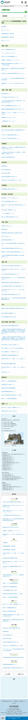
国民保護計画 (4, 166)
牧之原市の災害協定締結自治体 (8, 157)
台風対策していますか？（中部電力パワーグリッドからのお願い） (13, 113)
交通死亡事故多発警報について (8, 239)
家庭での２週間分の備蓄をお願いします (9, 216)
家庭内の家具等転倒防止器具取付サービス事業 (11, 395)
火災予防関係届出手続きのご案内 (8, 316)
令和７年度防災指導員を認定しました (9, 201)
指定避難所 (3, 26)
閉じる (26, 5)
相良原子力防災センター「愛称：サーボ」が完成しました (13, 359)
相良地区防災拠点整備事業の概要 (8, 363)
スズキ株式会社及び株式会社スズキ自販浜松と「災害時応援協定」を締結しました (13, 153)
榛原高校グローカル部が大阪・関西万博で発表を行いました (13, 205)
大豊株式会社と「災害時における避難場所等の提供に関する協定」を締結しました (13, 148)
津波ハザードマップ (5, 40)
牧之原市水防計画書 (5, 173)
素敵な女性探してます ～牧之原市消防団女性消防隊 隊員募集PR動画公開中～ (13, 298)
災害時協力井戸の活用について (8, 384)
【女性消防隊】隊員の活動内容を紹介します (10, 294)
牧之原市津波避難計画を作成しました (9, 176)
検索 (22, 2)
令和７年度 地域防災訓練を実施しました (10, 134)
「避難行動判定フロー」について (8, 121)
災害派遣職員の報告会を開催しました (9, 189)
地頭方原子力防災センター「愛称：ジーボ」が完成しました (13, 368)
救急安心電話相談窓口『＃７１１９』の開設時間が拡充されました (13, 278)
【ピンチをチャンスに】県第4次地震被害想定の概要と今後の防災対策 (13, 79)
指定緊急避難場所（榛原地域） (8, 37)
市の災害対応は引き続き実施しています (9, 97)
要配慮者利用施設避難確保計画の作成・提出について (12, 109)
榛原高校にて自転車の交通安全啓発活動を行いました (12, 251)
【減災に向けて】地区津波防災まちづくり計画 (11, 180)
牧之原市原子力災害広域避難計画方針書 (9, 325)
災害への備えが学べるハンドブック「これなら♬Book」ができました (13, 290)
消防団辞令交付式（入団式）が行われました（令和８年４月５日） (13, 270)
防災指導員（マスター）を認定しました (9, 197)
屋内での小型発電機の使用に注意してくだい (10, 105)
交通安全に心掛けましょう (7, 225)
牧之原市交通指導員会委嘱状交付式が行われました (12, 248)
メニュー (25, 2)
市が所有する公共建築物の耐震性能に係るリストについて (13, 74)
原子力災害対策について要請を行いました (10, 351)
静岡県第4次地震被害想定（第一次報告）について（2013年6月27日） (12, 64)
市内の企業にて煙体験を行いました (9, 209)
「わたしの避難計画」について (8, 213)
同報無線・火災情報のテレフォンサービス (10, 60)
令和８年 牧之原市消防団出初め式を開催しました (12, 265)
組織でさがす (21, 674)
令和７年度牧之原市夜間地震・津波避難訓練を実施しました (13, 130)
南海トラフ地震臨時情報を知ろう (8, 49)
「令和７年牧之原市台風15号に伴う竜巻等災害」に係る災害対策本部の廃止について (13, 101)
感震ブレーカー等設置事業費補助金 (9, 381)
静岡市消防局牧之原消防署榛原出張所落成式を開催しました (13, 309)
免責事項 (16, 701)
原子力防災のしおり (5, 372)
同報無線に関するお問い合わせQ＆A (9, 411)
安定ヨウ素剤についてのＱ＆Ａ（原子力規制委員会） (12, 348)
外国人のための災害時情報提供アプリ (9, 56)
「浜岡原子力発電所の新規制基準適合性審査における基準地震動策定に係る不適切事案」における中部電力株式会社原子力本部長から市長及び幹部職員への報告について (13, 339)
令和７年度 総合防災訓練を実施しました (10, 138)
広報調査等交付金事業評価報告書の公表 (9, 355)
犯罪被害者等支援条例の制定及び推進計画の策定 (11, 232)
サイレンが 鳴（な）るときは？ (8, 53)
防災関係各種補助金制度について (8, 391)
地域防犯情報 (4, 229)
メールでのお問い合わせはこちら (8, 430)
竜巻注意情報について (6, 93)
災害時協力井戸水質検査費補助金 (8, 388)
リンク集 (13, 703)
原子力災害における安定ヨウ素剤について (10, 344)
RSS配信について (22, 701)
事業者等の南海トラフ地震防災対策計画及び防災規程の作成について (13, 69)
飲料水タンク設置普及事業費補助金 (9, 398)
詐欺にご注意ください (6, 236)
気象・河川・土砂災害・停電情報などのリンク (11, 407)
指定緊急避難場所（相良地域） (8, 33)
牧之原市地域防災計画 (6, 169)
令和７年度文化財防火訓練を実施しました (10, 274)
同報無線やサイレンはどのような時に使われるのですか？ (12, 84)
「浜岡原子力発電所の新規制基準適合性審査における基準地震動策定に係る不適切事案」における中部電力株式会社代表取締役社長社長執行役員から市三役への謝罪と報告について (13, 331)
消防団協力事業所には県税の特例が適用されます (11, 282)
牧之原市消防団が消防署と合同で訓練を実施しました (12, 286)
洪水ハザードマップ (5, 30)
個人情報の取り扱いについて (7, 701)
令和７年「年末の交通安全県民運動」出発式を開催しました (13, 244)
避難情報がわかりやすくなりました (9, 117)
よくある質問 (7, 674)
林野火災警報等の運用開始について (9, 313)
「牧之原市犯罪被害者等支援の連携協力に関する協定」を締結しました (13, 256)
